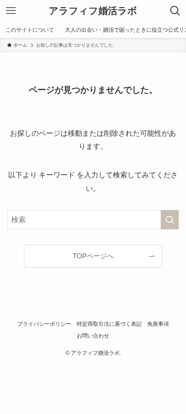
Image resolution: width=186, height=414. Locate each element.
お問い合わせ (93, 336)
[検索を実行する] (170, 219)
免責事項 (158, 324)
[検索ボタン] (175, 11)
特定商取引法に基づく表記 (109, 324)
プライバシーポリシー (44, 324)
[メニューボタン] (11, 11)
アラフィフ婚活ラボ (93, 11)
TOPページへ (93, 256)
